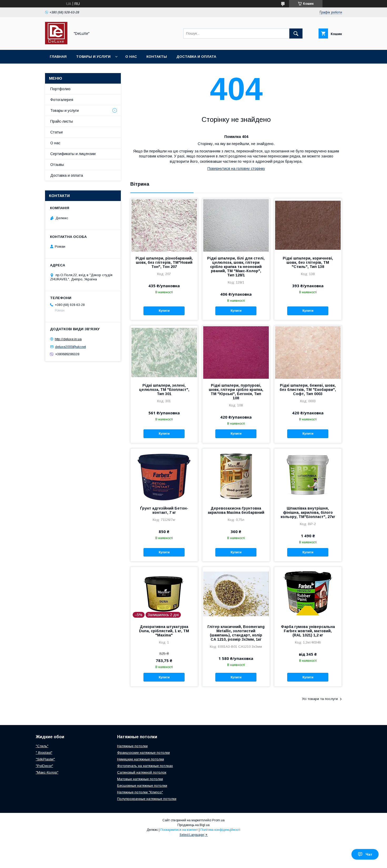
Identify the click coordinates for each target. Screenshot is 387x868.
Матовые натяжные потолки (140, 779)
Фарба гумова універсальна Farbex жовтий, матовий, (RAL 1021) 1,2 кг (308, 631)
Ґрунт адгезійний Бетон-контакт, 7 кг (164, 510)
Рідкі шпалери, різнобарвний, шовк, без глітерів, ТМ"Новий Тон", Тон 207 (164, 262)
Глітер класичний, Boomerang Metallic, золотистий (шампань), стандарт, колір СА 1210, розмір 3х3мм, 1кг (236, 633)
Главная (58, 57)
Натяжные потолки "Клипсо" (140, 792)
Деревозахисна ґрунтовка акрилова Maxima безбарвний (236, 510)
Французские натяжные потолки (143, 753)
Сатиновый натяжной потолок (141, 772)
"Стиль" (42, 746)
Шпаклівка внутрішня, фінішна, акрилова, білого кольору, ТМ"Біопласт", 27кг (308, 512)
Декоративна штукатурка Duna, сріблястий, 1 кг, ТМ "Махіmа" (164, 631)
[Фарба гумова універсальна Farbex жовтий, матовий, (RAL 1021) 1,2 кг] (307, 593)
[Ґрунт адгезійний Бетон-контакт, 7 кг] (164, 475)
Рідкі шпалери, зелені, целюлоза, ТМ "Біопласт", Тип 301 (164, 389)
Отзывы (57, 164)
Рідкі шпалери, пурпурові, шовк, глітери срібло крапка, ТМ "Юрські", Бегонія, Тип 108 (236, 391)
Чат (369, 854)
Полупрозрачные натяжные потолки (146, 799)
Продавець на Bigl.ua (193, 825)
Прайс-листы (61, 121)
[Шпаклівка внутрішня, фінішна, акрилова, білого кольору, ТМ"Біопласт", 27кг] (307, 475)
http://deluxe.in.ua (68, 339)
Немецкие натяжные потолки (140, 759)
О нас (131, 57)
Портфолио (60, 89)
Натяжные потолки (132, 746)
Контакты (156, 57)
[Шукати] (295, 33)
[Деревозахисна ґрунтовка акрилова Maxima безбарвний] (236, 475)
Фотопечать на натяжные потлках (145, 766)
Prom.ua (218, 820)
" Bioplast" (44, 753)
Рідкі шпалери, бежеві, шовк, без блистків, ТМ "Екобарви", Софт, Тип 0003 (308, 389)
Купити (164, 311)
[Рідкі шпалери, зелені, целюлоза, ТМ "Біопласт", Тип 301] (164, 352)
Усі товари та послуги (320, 699)
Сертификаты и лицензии (73, 154)
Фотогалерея (61, 100)
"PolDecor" (44, 766)
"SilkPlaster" (45, 759)
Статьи (56, 132)
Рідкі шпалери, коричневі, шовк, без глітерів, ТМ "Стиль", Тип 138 (308, 262)
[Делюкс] (56, 43)
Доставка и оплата (196, 57)
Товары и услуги (93, 57)
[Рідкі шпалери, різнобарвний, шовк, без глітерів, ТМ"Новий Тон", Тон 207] (164, 225)
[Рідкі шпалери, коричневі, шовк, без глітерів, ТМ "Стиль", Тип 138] (307, 225)
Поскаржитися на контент (179, 830)
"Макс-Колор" (47, 772)
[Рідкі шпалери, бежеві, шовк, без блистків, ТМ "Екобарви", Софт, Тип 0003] (307, 352)
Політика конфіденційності (220, 830)
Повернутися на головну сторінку (236, 168)
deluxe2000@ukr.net (70, 347)
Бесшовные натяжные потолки (142, 786)
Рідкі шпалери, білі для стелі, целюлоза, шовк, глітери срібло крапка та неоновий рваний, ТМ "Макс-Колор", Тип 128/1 (236, 266)
